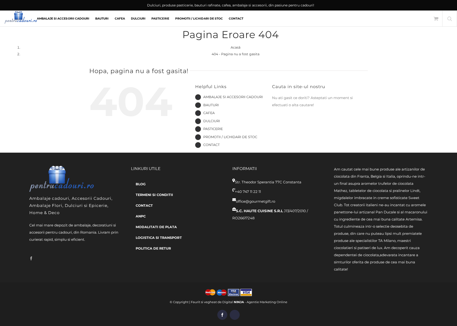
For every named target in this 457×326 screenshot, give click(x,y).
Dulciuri (211, 121)
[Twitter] (38, 258)
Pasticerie (213, 129)
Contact (211, 145)
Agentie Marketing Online (267, 302)
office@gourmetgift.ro (255, 201)
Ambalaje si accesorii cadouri (233, 97)
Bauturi (211, 105)
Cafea (209, 113)
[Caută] (449, 18)
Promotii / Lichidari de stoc (230, 137)
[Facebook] (31, 258)
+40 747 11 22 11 (248, 191)
